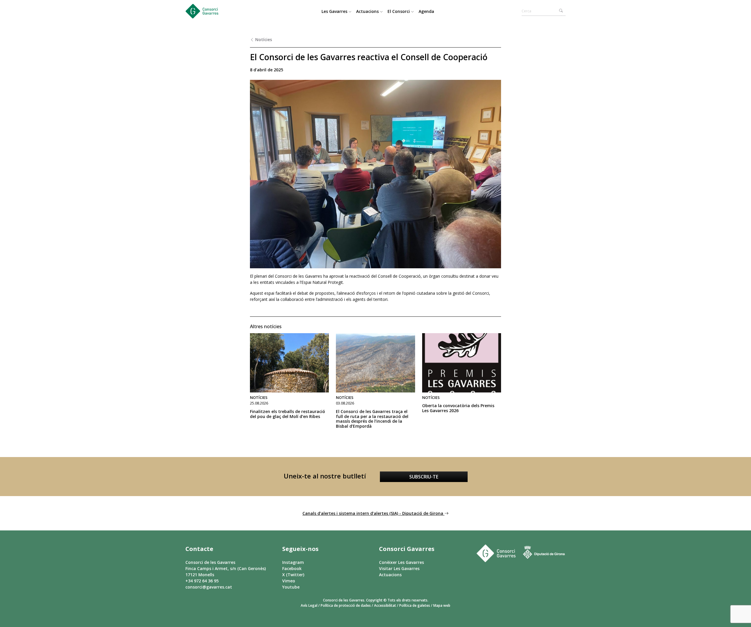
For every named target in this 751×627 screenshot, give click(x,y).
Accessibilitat (385, 605)
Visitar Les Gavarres (399, 568)
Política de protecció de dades (346, 605)
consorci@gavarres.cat (208, 587)
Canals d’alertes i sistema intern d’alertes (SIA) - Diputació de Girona (373, 513)
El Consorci (399, 11)
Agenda (426, 11)
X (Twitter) (293, 574)
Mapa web (441, 605)
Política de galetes (414, 605)
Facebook (292, 568)
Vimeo (288, 581)
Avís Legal (309, 605)
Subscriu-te (423, 476)
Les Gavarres (335, 11)
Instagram (293, 562)
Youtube (291, 587)
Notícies (263, 39)
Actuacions (368, 11)
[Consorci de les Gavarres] (207, 11)
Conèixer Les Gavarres (401, 562)
